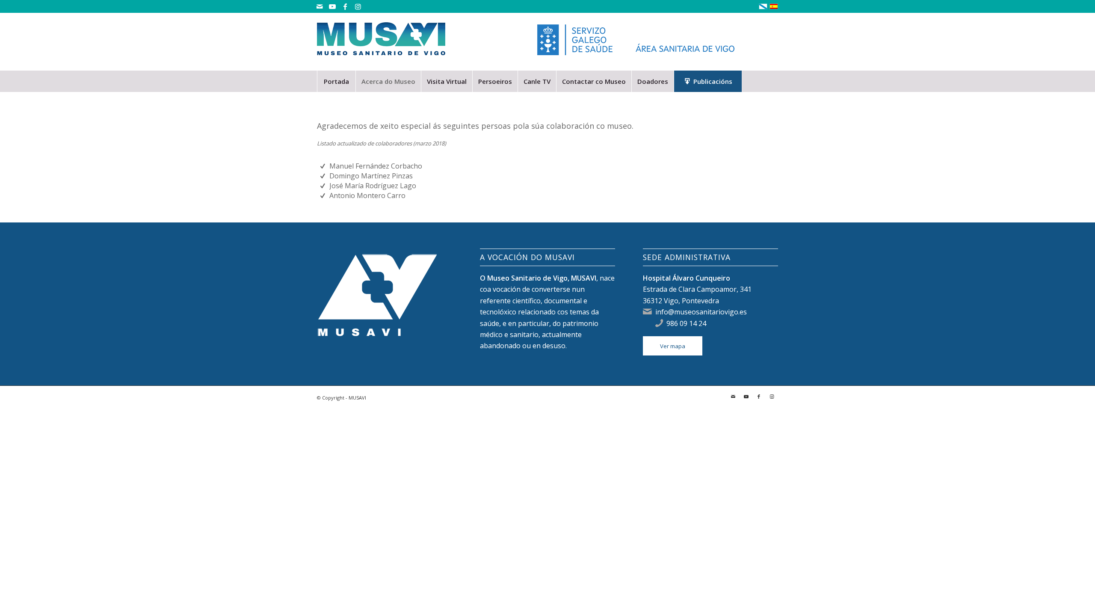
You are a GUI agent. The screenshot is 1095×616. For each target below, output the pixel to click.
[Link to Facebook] (345, 6)
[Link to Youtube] (332, 6)
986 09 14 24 (686, 323)
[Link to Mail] (319, 6)
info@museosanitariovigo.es (701, 312)
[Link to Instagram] (358, 6)
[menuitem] (336, 81)
